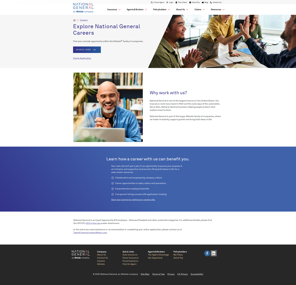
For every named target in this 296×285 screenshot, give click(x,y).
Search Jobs (83, 50)
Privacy (171, 274)
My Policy (178, 254)
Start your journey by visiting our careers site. (133, 199)
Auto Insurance (130, 254)
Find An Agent (129, 264)
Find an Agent (159, 2)
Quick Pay (196, 2)
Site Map (145, 274)
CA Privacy (182, 274)
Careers (84, 20)
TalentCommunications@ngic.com (90, 232)
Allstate (101, 264)
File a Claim (182, 2)
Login (171, 2)
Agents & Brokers (135, 9)
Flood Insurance (130, 261)
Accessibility (197, 274)
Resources (216, 9)
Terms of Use (158, 274)
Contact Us (217, 2)
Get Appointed (155, 258)
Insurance (112, 9)
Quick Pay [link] (178, 258)
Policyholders (160, 9)
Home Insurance (131, 258)
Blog (206, 2)
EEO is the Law (93, 223)
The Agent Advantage (158, 254)
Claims (198, 9)
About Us (180, 9)
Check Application (82, 58)
